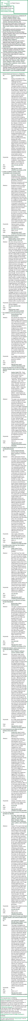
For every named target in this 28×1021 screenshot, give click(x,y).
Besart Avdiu (18, 45)
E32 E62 (13, 361)
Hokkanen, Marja (11, 61)
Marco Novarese (16, 1008)
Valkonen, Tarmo (15, 818)
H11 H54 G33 (14, 641)
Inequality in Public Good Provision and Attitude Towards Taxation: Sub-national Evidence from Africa (15, 67)
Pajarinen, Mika (16, 60)
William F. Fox (16, 17)
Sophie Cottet (12, 35)
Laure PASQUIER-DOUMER (18, 70)
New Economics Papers (7, 3)
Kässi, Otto (8, 60)
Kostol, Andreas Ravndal (17, 450)
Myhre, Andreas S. (12, 39)
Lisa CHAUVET (12, 69)
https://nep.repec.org (7, 1007)
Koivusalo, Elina (7, 63)
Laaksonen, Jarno (16, 63)
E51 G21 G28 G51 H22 (14, 306)
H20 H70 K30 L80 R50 (17, 165)
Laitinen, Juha (18, 822)
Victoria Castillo (21, 51)
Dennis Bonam (6, 30)
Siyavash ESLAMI (21, 69)
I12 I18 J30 (14, 805)
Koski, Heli (22, 815)
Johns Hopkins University (7, 11)
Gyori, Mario (9, 55)
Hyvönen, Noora (20, 61)
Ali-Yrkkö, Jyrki (19, 58)
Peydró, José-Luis (17, 240)
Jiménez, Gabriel (14, 26)
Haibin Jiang (19, 42)
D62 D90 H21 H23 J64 (17, 228)
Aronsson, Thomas (16, 174)
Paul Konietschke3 (16, 30)
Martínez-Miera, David (14, 238)
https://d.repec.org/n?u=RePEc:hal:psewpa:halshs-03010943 (18, 444)
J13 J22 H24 (14, 593)
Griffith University (18, 1014)
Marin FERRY (6, 70)
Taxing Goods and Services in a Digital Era (14, 15)
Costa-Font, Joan (15, 732)
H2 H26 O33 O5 (15, 909)
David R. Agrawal (7, 17)
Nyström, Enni (9, 64)
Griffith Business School (7, 1014)
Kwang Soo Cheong (6, 9)
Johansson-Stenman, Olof (14, 21)
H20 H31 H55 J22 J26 (17, 538)
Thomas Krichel (18, 1018)
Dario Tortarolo (15, 651)
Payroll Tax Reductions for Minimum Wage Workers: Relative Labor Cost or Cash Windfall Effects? (15, 33)
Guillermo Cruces (12, 51)
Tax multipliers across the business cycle (13, 29)
